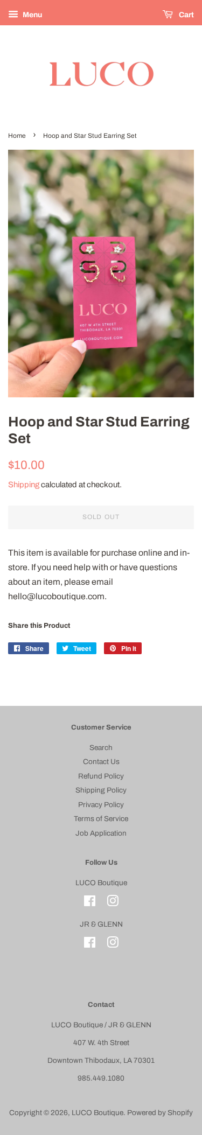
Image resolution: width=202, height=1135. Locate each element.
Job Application (101, 833)
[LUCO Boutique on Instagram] (113, 903)
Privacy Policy (101, 805)
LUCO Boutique (97, 1113)
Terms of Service (101, 819)
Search (101, 748)
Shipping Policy (101, 790)
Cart (185, 15)
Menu (31, 15)
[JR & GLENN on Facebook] (89, 945)
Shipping (23, 484)
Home (17, 135)
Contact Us (101, 762)
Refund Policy (101, 776)
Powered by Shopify (160, 1113)
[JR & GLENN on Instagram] (113, 945)
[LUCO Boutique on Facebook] (89, 903)
